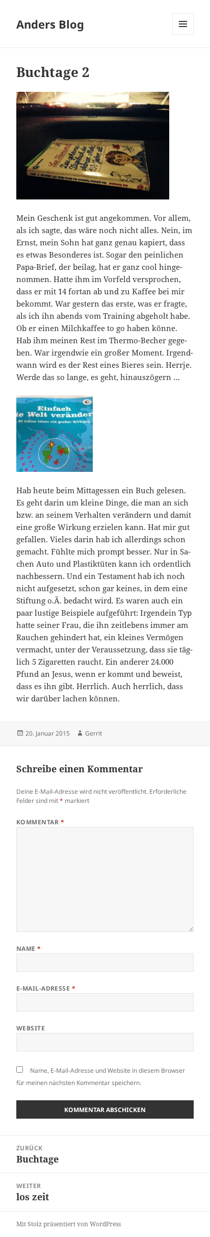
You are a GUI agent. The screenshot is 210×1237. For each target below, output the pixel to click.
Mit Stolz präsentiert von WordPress (68, 1224)
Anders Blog (50, 24)
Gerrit (93, 733)
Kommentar (40, 822)
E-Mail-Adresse (46, 988)
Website (30, 1028)
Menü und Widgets (183, 34)
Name (28, 948)
